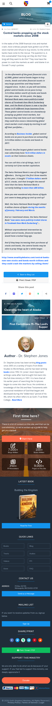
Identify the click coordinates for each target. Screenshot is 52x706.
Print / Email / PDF (27, 280)
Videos (6, 561)
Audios (32, 553)
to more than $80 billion (32, 187)
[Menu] (3, 3)
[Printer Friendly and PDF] (47, 24)
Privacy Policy (14, 702)
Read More (17, 400)
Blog (31, 546)
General (8, 24)
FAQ (31, 568)
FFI (30, 561)
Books (6, 546)
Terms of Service (30, 702)
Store (5, 568)
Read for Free (26, 525)
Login (41, 702)
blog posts (41, 362)
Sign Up (26, 623)
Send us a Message (26, 593)
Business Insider (24, 133)
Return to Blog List (26, 19)
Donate (26, 680)
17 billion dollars (33, 178)
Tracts (6, 553)
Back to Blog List (26, 274)
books (6, 372)
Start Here (26, 438)
